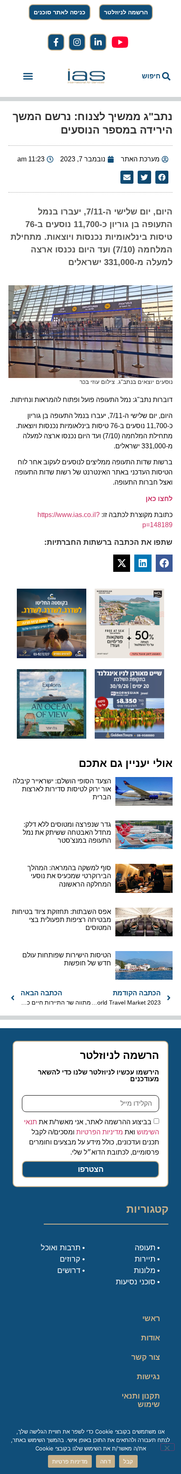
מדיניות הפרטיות (99, 1132)
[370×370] (129, 736)
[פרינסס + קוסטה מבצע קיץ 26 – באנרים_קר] (51, 655)
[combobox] (147, 76)
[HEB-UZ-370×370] (129, 655)
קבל (128, 1461)
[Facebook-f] (56, 42)
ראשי (151, 1318)
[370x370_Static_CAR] (51, 736)
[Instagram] (77, 42)
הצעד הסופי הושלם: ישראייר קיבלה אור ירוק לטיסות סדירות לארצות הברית (62, 789)
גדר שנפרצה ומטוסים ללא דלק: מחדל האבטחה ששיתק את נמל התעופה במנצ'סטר (67, 832)
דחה (105, 1461)
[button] (28, 76)
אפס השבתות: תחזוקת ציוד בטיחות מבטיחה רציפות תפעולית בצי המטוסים (61, 919)
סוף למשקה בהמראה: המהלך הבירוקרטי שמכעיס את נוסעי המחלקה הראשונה (69, 875)
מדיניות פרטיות (70, 1461)
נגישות (148, 1376)
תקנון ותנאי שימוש (141, 1400)
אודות (150, 1338)
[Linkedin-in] (98, 42)
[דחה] (167, 1447)
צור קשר (145, 1357)
